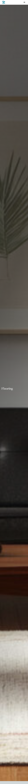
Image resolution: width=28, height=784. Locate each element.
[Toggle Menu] (24, 2)
